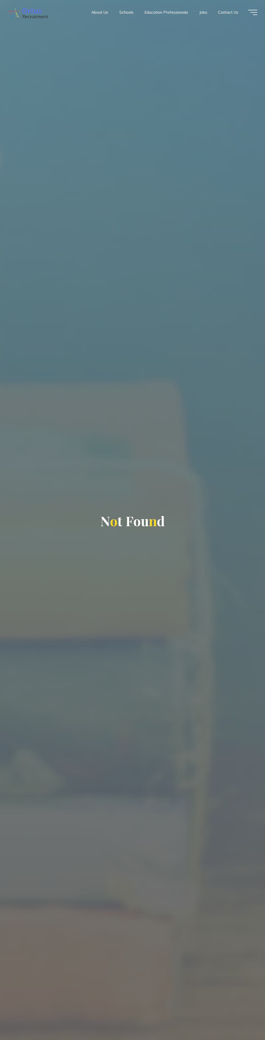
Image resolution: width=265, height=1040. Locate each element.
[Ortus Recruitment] (28, 12)
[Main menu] (252, 12)
